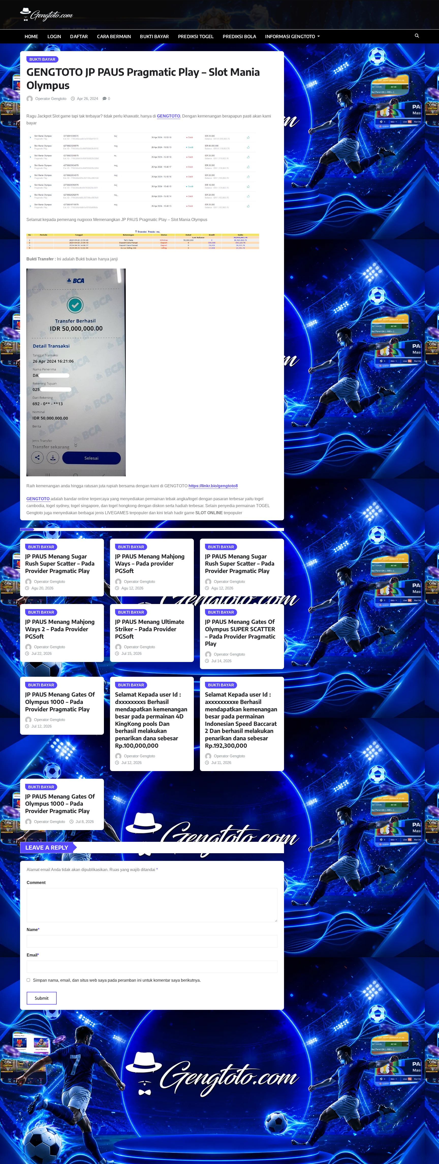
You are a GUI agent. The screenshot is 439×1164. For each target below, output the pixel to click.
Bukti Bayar (154, 36)
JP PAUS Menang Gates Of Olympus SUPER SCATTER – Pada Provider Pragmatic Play (240, 632)
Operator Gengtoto (50, 98)
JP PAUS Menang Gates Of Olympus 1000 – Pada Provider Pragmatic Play (60, 701)
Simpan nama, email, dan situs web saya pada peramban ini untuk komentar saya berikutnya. (117, 980)
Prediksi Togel (196, 36)
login (54, 36)
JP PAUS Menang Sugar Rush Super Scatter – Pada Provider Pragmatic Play (60, 563)
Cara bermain (114, 36)
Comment (36, 882)
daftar (79, 36)
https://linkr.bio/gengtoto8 (213, 486)
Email (33, 955)
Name (33, 929)
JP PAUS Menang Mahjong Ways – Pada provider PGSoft (150, 563)
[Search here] (417, 36)
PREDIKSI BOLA (239, 36)
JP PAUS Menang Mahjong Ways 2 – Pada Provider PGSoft (60, 629)
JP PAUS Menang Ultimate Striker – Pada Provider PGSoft (149, 629)
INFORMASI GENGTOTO (290, 36)
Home (31, 36)
